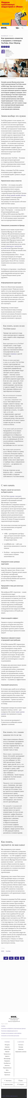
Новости (7, 1056)
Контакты (20, 1044)
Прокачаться (7, 1054)
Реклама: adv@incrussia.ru (14, 1018)
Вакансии (20, 1049)
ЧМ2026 (7, 1051)
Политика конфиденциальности (9, 1031)
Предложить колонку (20, 1051)
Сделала (7, 1047)
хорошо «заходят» (15, 496)
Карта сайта (4, 1023)
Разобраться (4, 35)
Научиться (7, 1074)
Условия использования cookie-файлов (11, 1033)
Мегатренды (7, 1058)
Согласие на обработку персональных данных (13, 1028)
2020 (2, 951)
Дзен (21, 1080)
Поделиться (7, 1072)
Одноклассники (8, 1084)
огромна (13, 354)
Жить (7, 1070)
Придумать (7, 1061)
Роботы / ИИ (7, 1049)
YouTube (8, 951)
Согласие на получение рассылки (10, 1035)
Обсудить (7, 1044)
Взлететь (7, 1065)
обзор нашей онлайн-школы (16, 195)
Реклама (21, 1047)
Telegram (21, 1084)
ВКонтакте (8, 1080)
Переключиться (7, 1067)
